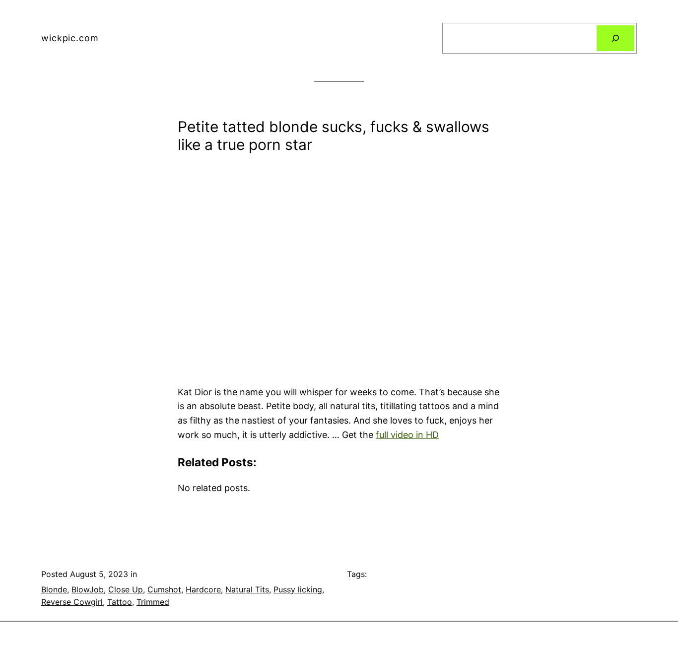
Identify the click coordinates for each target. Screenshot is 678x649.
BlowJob (87, 589)
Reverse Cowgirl (72, 602)
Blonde (54, 589)
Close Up (125, 589)
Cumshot (164, 589)
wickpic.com (70, 38)
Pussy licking (297, 589)
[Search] (615, 38)
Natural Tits (247, 589)
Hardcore (203, 589)
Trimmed (152, 602)
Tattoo (119, 602)
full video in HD (407, 435)
